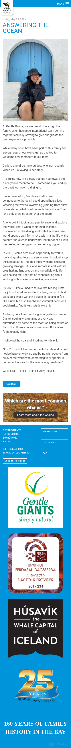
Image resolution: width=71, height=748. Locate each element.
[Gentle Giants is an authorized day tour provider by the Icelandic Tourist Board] (35, 563)
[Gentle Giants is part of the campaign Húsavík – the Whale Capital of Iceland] (35, 628)
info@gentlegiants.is (16, 452)
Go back (11, 383)
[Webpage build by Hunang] (58, 745)
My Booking (50, 431)
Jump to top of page (15, 461)
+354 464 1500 (15, 449)
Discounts (49, 442)
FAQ (45, 453)
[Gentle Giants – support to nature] (35, 497)
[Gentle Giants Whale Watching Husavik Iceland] (7, 7)
